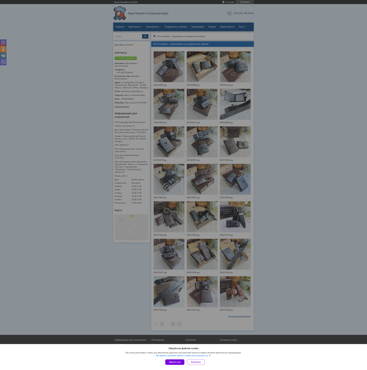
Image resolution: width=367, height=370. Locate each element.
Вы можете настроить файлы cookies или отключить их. (182, 355)
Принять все (175, 362)
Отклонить (196, 362)
